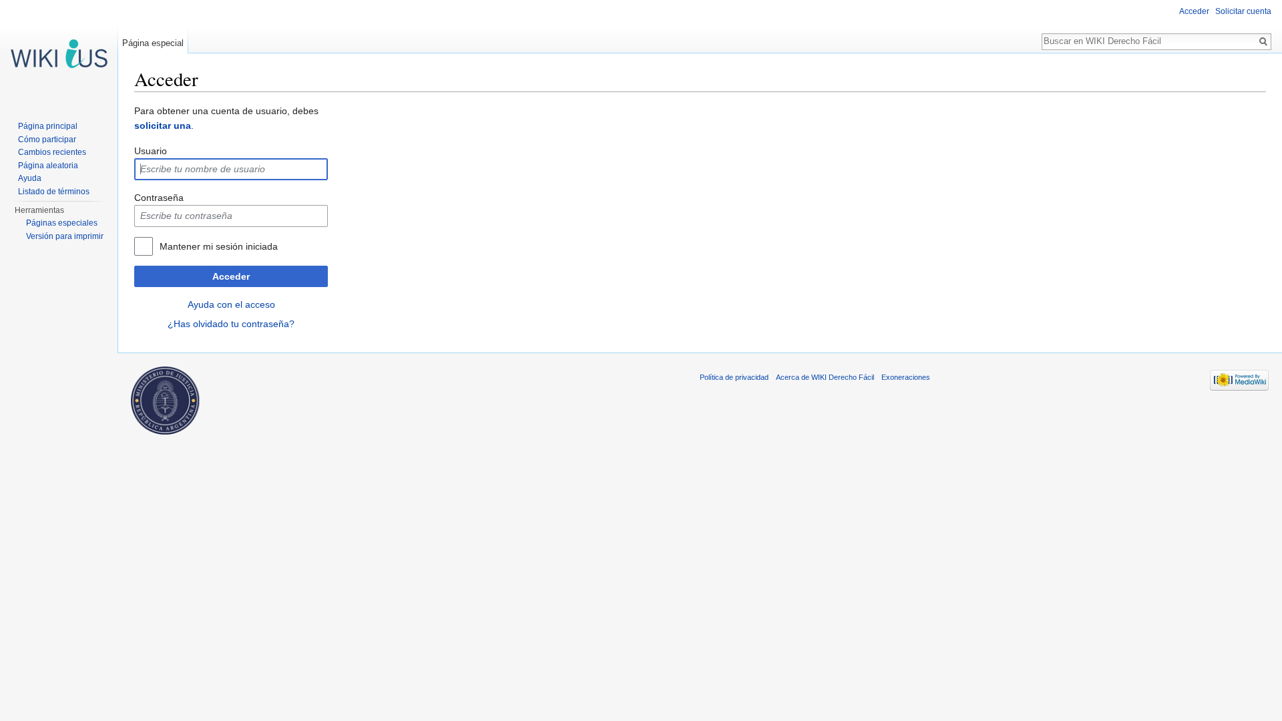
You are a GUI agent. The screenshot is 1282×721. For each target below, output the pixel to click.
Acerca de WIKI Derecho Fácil (825, 377)
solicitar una (162, 125)
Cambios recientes (52, 152)
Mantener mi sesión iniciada (219, 246)
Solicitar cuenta (1243, 11)
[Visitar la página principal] (58, 53)
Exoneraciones (905, 377)
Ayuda (29, 178)
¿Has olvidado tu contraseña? (231, 323)
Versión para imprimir (64, 236)
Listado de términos (53, 191)
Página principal (47, 126)
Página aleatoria (48, 165)
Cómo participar (47, 139)
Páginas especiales (61, 223)
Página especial (153, 43)
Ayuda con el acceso (231, 304)
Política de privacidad (734, 377)
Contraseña (159, 197)
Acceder (231, 276)
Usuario (150, 151)
